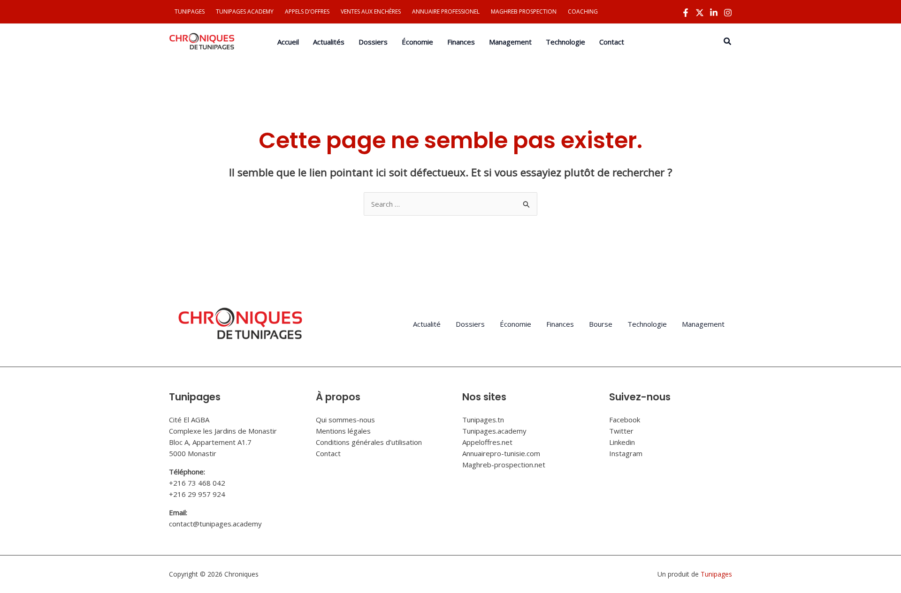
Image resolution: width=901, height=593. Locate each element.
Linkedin (622, 442)
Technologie (647, 324)
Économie (515, 324)
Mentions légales (343, 430)
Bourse (600, 324)
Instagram (625, 453)
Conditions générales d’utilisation (369, 442)
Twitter (621, 430)
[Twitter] (699, 12)
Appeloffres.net (487, 442)
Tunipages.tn (483, 419)
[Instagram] (728, 12)
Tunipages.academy (494, 430)
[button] (728, 42)
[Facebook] (685, 12)
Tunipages (716, 574)
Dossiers (470, 324)
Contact (328, 453)
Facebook (624, 419)
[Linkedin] (714, 12)
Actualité (427, 324)
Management (703, 324)
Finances (560, 324)
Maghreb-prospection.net (503, 464)
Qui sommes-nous (345, 419)
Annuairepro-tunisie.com (501, 453)
